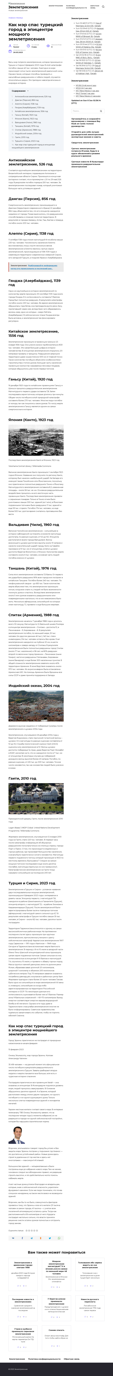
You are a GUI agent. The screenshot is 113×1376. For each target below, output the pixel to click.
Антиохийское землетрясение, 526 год (33, 96)
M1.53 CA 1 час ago (84, 88)
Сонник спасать (56, 1330)
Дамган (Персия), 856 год (27, 100)
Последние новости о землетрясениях (23, 1300)
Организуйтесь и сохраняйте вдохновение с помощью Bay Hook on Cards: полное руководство (85, 122)
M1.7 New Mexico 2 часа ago (88, 96)
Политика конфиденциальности (44, 1359)
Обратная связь (72, 1359)
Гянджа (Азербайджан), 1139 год (29, 108)
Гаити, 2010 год (22, 137)
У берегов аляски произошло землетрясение (56, 1301)
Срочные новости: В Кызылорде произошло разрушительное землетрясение (87, 164)
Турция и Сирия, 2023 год (27, 141)
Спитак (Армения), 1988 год (28, 130)
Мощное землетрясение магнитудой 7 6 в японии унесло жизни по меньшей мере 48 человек (56, 1267)
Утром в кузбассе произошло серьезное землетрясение (23, 1331)
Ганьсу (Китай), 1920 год (26, 115)
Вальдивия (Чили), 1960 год (28, 122)
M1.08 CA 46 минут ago (86, 85)
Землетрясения (23, 7)
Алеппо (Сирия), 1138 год (26, 104)
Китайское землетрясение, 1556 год (31, 111)
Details (98, 26)
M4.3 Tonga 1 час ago (85, 93)
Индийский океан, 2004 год (28, 133)
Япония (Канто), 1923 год (26, 119)
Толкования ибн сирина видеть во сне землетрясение (90, 1265)
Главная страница (15, 18)
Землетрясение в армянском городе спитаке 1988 (23, 1265)
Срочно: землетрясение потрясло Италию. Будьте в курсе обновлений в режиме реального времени (85, 152)
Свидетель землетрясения (85, 143)
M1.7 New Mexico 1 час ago (87, 91)
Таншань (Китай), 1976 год (27, 126)
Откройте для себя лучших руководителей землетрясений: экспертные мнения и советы (87, 134)
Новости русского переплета (90, 1300)
